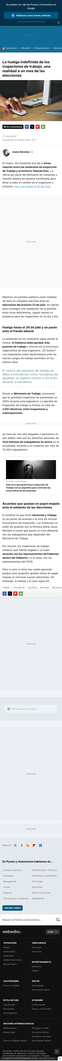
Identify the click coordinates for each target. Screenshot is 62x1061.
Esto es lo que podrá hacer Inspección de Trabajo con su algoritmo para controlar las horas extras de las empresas (28, 487)
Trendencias (9, 1004)
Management (9, 881)
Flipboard (38, 127)
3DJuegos (36, 947)
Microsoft (25, 48)
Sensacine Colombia (41, 1036)
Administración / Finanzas (44, 870)
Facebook (27, 127)
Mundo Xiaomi (10, 964)
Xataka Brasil (9, 1032)
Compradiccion (10, 1013)
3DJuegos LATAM (40, 1028)
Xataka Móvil (9, 951)
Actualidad (19, 587)
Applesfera (8, 956)
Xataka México (10, 1028)
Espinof (35, 970)
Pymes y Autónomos (41, 1009)
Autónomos (11, 48)
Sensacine (37, 966)
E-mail (43, 127)
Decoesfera (8, 1009)
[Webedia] (11, 933)
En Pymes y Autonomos (16, 481)
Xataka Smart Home (12, 960)
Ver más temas (12, 908)
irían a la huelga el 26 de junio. (32, 186)
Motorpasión (38, 985)
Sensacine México (40, 1032)
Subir (51, 932)
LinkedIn (40, 845)
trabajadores (38, 898)
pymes (6, 887)
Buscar (58, 919)
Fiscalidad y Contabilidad (44, 875)
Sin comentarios (14, 127)
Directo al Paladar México (15, 1040)
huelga (46, 587)
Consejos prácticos (12, 870)
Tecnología (37, 881)
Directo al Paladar (11, 985)
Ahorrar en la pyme (41, 892)
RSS (27, 845)
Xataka (6, 947)
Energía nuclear (42, 48)
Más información (46, 1058)
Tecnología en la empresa (15, 898)
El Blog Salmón (39, 1004)
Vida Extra (36, 951)
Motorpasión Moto (40, 990)
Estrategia (8, 875)
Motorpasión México (41, 1040)
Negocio (7, 892)
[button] (22, 152)
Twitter (32, 127)
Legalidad (32, 587)
